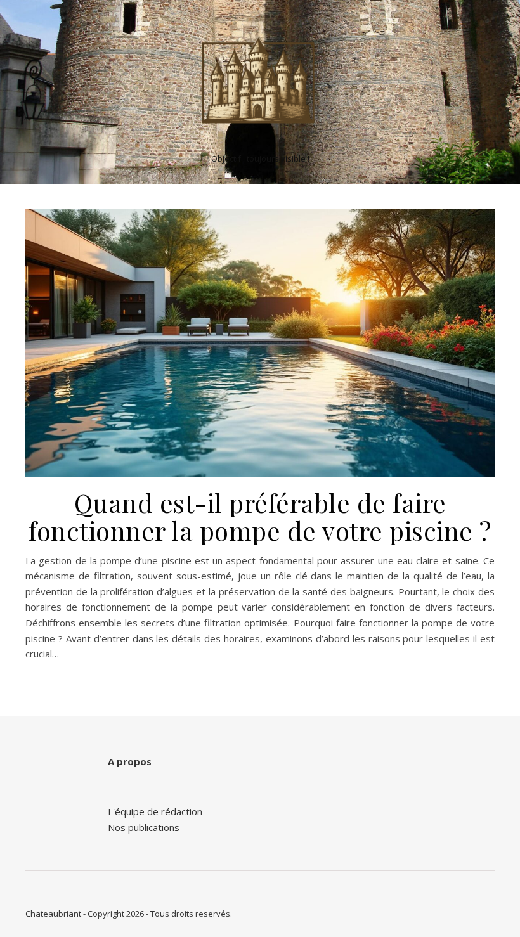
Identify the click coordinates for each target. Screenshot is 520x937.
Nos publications (143, 827)
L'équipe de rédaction (155, 811)
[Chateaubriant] (260, 81)
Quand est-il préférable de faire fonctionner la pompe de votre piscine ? (260, 516)
